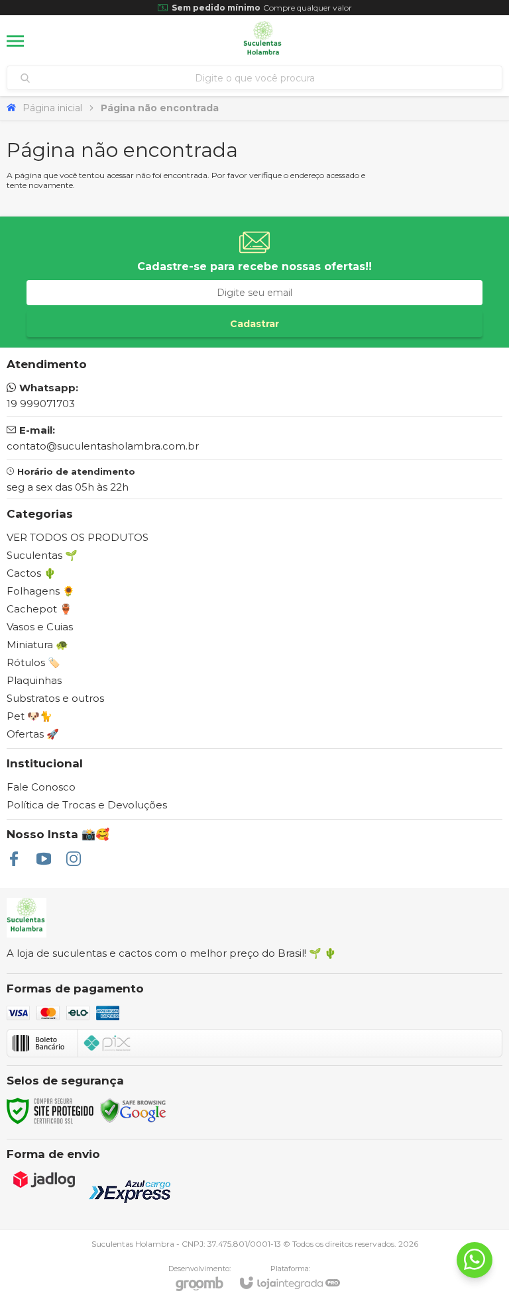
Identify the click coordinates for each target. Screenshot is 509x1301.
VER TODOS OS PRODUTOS (77, 537)
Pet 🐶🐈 (29, 716)
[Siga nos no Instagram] (73, 858)
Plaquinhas (34, 680)
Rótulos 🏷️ (33, 662)
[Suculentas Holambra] (263, 41)
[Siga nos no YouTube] (43, 858)
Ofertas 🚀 (33, 734)
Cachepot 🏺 (39, 608)
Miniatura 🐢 (37, 644)
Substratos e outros (55, 698)
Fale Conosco (41, 787)
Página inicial (52, 108)
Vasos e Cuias (40, 626)
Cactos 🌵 (31, 573)
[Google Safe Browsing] (133, 1110)
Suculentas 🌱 (42, 555)
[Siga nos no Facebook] (14, 858)
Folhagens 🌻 (41, 591)
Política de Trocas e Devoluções (87, 804)
